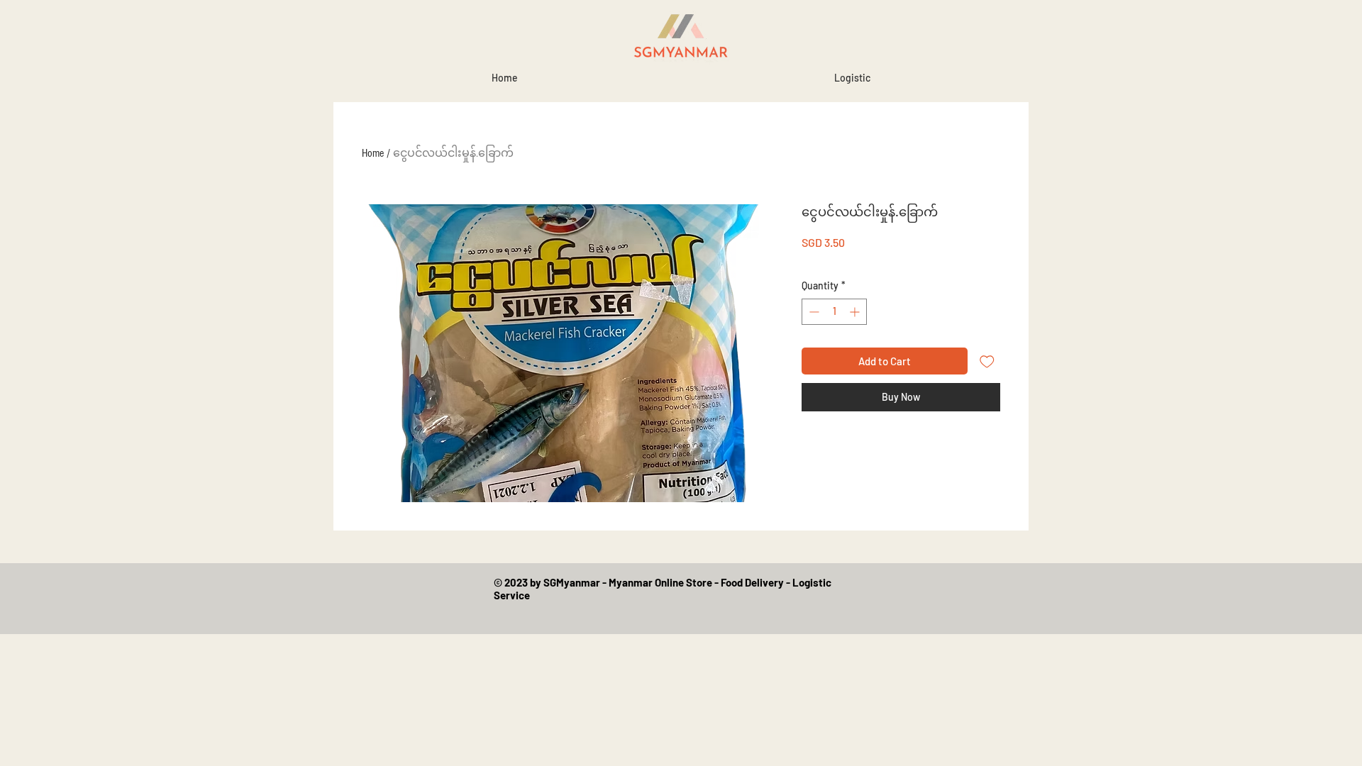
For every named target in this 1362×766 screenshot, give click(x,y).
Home (373, 153)
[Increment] (856, 311)
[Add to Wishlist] (987, 361)
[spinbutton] (834, 311)
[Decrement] (812, 311)
